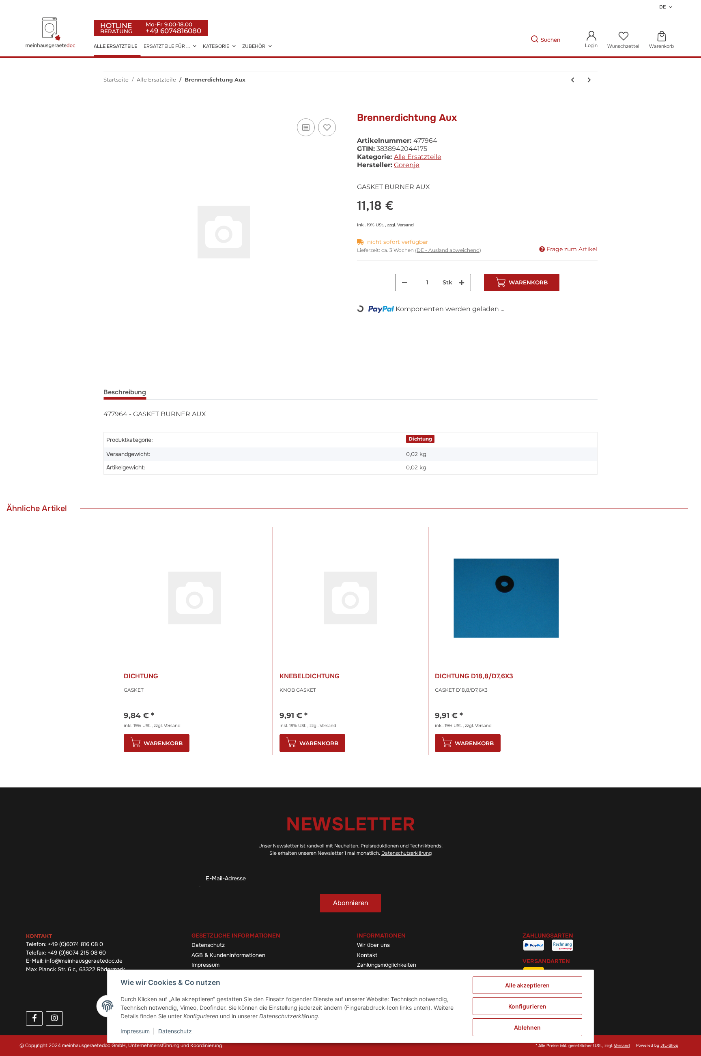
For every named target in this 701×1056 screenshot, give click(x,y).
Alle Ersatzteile (417, 157)
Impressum (205, 964)
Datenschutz (208, 945)
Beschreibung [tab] (124, 392)
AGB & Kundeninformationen (228, 955)
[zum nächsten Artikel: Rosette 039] (589, 80)
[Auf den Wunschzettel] (327, 127)
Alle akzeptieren (527, 985)
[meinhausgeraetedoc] (51, 33)
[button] (591, 40)
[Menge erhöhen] (462, 282)
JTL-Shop (669, 1045)
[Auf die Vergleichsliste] (306, 127)
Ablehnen (527, 1027)
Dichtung (420, 439)
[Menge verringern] (404, 282)
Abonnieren (350, 903)
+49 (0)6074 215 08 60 (76, 952)
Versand (405, 225)
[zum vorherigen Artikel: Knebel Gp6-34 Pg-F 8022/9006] (572, 80)
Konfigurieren (527, 1006)
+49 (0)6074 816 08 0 (75, 944)
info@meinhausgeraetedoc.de (84, 960)
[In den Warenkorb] (109, 107)
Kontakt (367, 955)
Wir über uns (373, 945)
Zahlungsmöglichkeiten (386, 964)
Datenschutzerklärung (406, 853)
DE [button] (662, 7)
